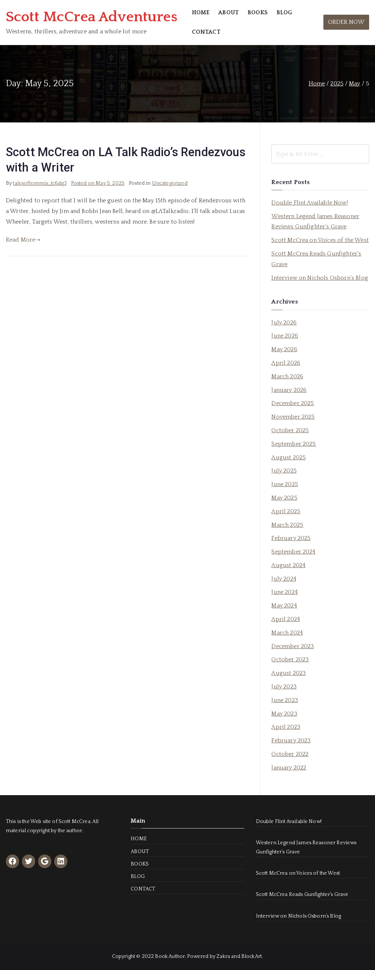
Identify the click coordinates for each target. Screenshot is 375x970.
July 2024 (283, 579)
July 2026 (283, 322)
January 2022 (288, 767)
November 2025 (293, 417)
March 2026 (287, 376)
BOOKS (258, 12)
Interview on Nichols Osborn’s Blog (319, 278)
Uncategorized (170, 183)
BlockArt (251, 956)
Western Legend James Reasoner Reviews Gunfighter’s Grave (315, 221)
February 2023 (291, 740)
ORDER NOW (346, 22)
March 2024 (287, 632)
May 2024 (284, 605)
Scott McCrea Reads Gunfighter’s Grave (316, 259)
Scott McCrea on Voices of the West (319, 240)
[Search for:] (320, 154)
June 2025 (284, 484)
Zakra (223, 956)
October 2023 (290, 659)
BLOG (284, 12)
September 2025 (293, 444)
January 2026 (289, 390)
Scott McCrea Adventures (91, 17)
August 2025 (288, 457)
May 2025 (284, 498)
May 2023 (284, 713)
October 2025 (290, 430)
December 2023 (292, 646)
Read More (20, 239)
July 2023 (283, 686)
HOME (201, 12)
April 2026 (285, 363)
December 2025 (292, 403)
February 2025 (291, 538)
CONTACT (206, 32)
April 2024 (285, 619)
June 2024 (284, 592)
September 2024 (293, 551)
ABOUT (228, 12)
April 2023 (285, 727)
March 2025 (287, 525)
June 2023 (284, 700)
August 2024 (288, 565)
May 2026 (284, 349)
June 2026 (284, 335)
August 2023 (288, 673)
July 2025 (283, 470)
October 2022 (289, 754)
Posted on (98, 183)
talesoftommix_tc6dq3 (39, 183)
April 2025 (285, 511)
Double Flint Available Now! (309, 202)
